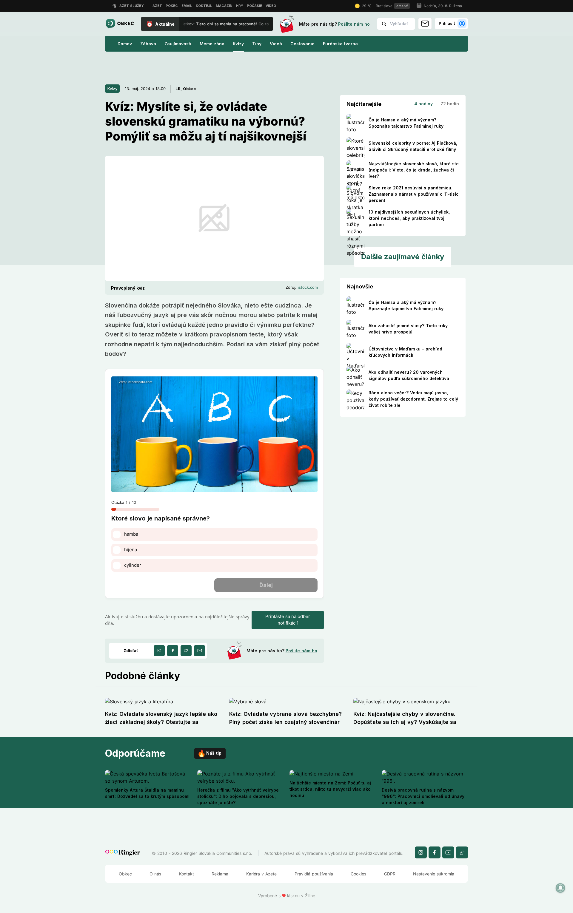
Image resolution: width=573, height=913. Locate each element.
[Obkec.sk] (119, 24)
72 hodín (449, 103)
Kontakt (186, 873)
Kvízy (238, 43)
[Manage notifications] (560, 888)
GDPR (389, 873)
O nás (155, 873)
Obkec (125, 873)
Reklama (220, 873)
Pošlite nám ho (354, 24)
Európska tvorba (340, 43)
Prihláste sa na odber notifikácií (287, 620)
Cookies (358, 873)
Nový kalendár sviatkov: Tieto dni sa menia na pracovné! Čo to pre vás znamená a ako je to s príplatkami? (242, 23)
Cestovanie (302, 43)
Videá (276, 43)
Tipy (256, 43)
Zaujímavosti (177, 43)
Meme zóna (212, 43)
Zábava (148, 43)
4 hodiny (423, 103)
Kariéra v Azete (261, 873)
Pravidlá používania (314, 873)
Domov (125, 43)
